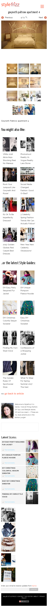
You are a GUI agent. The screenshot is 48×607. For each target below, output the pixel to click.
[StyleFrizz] (10, 7)
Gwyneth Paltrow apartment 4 (24, 12)
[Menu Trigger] (42, 6)
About (36, 596)
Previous (9, 17)
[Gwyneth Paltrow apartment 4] (24, 35)
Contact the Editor (24, 596)
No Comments (10, 450)
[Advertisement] (24, 56)
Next (41, 17)
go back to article (14, 393)
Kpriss (34, 586)
